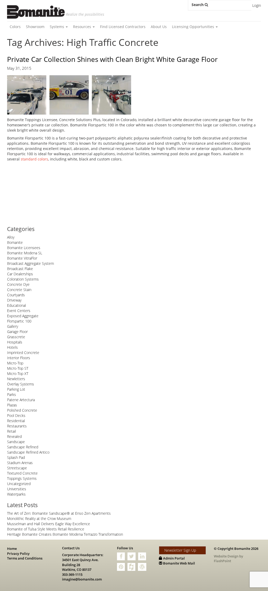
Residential (16, 420)
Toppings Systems (22, 478)
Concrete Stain (19, 289)
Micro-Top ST (17, 368)
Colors (15, 26)
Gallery (12, 326)
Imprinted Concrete (23, 352)
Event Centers (18, 310)
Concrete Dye (18, 284)
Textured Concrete (22, 473)
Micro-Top (15, 363)
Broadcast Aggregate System (30, 263)
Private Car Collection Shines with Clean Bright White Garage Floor (112, 59)
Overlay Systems (20, 384)
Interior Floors (18, 357)
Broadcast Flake (20, 268)
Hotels (12, 347)
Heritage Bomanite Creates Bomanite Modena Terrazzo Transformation (65, 534)
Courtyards (16, 294)
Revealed (14, 436)
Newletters (16, 378)
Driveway (14, 300)
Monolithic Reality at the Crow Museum (39, 518)
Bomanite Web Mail (178, 563)
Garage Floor (17, 331)
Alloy (10, 237)
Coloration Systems (23, 279)
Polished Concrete (22, 410)
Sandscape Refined (22, 446)
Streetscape (17, 467)
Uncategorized (19, 483)
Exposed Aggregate (22, 315)
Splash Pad (16, 457)
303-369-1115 (72, 574)
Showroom (35, 26)
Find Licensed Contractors (123, 26)
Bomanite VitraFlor (22, 258)
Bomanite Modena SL (24, 252)
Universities (16, 488)
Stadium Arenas (20, 462)
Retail (11, 431)
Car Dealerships (20, 273)
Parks (11, 394)
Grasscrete (16, 336)
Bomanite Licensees (23, 247)
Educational (16, 305)
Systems (57, 26)
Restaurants (17, 425)
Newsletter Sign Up (180, 550)
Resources (82, 26)
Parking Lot (16, 389)
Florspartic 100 (19, 321)
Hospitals (14, 342)
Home (12, 548)
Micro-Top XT (17, 373)
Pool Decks (16, 415)
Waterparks (16, 494)
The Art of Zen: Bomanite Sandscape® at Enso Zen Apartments (59, 513)
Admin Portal (173, 558)
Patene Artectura (21, 399)
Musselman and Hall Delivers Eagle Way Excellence (48, 523)
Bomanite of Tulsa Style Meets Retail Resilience (45, 528)
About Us (159, 26)
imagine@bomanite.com (82, 579)
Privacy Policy (18, 553)
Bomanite (15, 242)
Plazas (12, 404)
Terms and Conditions (24, 558)
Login (256, 5)
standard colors (34, 159)
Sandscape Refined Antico (28, 452)
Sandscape (16, 441)
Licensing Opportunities (193, 26)
